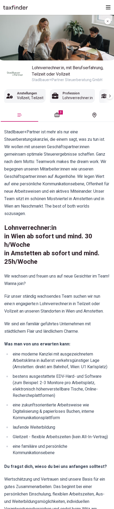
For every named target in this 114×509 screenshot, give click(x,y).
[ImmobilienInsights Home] (15, 7)
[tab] (19, 116)
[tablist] (57, 115)
